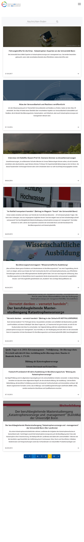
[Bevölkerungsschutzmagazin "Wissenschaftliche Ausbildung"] (78, 288)
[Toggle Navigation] (79, 4)
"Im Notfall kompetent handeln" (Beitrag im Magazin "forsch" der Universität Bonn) (42, 211)
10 (54, 456)
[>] (58, 456)
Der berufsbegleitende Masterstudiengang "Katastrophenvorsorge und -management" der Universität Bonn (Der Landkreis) (42, 426)
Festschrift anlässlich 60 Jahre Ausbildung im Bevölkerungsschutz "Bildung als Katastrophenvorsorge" (42, 373)
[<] (26, 456)
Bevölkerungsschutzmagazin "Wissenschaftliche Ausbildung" (42, 265)
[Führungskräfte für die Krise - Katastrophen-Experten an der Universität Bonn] (78, 74)
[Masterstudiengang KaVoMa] (12, 4)
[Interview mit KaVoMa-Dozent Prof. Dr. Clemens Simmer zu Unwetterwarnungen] (78, 181)
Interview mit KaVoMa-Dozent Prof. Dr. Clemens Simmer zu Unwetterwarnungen (42, 158)
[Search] (57, 21)
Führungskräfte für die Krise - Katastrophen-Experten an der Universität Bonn (42, 51)
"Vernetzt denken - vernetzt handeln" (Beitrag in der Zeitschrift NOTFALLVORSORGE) (42, 318)
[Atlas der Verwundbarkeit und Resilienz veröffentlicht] (78, 127)
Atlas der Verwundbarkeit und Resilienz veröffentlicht (42, 104)
